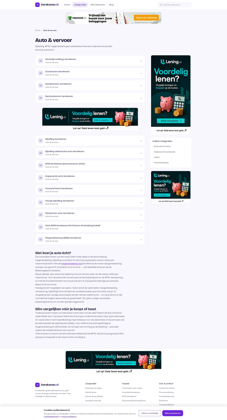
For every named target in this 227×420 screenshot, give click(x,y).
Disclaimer (163, 400)
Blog (111, 4)
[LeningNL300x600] (170, 94)
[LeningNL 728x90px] (90, 119)
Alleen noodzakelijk (149, 413)
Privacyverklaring (166, 392)
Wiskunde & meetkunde (164, 152)
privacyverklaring (69, 416)
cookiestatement (51, 416)
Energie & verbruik (93, 400)
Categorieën (80, 4)
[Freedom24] (113, 18)
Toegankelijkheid (166, 404)
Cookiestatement (166, 396)
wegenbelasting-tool (71, 263)
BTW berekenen (129, 396)
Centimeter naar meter (132, 388)
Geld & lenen (90, 392)
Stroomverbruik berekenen (134, 400)
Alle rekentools (97, 4)
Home (67, 4)
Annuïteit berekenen (131, 392)
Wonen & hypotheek (94, 396)
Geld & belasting (161, 162)
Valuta (156, 157)
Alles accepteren (172, 413)
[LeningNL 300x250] (170, 187)
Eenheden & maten (162, 146)
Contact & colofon (167, 388)
